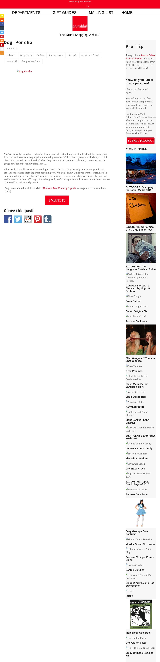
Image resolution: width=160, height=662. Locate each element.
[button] (146, 12)
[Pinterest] (2, 36)
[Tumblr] (2, 28)
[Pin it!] (38, 219)
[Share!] (8, 219)
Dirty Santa (26, 55)
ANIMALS (12, 48)
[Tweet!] (18, 219)
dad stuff (10, 55)
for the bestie (56, 55)
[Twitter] (2, 32)
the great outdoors (31, 61)
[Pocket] (2, 49)
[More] (2, 53)
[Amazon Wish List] (2, 16)
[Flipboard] (2, 45)
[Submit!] (28, 219)
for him (40, 55)
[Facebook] (2, 24)
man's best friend (90, 55)
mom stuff (11, 61)
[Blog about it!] (48, 219)
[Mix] (2, 40)
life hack (72, 55)
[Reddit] (2, 20)
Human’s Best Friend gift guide (59, 188)
